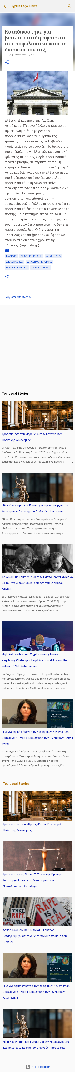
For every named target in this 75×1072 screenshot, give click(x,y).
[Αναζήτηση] (69, 6)
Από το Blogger (40, 1066)
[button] (7, 62)
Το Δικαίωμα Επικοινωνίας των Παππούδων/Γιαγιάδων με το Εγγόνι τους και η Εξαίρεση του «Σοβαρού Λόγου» (37, 583)
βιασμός (11, 256)
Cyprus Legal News (24, 6)
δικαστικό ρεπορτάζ (39, 261)
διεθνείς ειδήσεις (31, 256)
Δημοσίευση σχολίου (19, 297)
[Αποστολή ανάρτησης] (7, 251)
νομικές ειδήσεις (16, 267)
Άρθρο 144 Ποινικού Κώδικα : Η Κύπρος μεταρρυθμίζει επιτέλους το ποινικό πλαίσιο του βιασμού (35, 936)
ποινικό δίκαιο (40, 267)
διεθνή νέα (53, 256)
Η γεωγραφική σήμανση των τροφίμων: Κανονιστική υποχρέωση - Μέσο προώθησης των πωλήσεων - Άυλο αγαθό (37, 737)
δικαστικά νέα (14, 261)
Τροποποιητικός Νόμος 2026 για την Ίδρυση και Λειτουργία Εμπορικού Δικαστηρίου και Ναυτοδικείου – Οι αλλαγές (33, 880)
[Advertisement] (37, 348)
